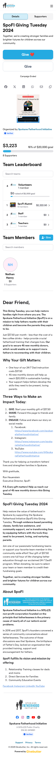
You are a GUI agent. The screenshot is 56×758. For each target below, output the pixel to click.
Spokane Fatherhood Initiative (35, 129)
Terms (38, 742)
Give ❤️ (28, 54)
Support (19, 742)
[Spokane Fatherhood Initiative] (9, 5)
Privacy (28, 742)
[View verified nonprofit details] (8, 133)
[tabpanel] (28, 355)
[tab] (16, 16)
